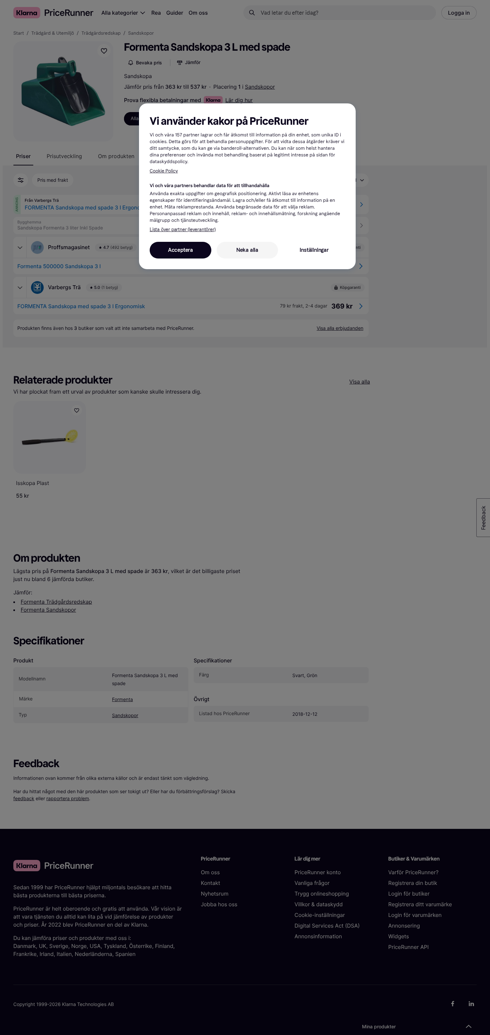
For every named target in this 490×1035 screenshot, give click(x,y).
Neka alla (247, 250)
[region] (247, 186)
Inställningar (314, 250)
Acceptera (180, 250)
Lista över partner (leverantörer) (182, 229)
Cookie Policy (164, 171)
